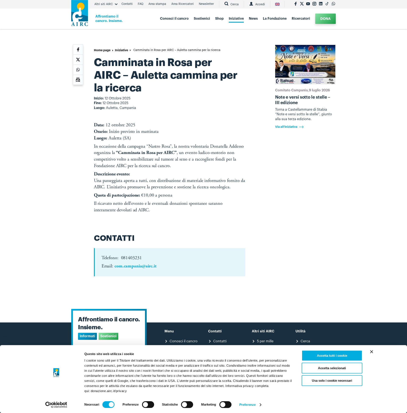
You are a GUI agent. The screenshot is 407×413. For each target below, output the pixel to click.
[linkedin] (320, 4)
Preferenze (247, 404)
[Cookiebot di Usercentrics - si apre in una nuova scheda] (56, 405)
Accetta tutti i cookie (332, 355)
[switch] (148, 404)
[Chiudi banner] (371, 351)
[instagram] (314, 4)
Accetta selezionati (332, 368)
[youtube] (308, 4)
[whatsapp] (333, 4)
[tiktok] (327, 4)
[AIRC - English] (277, 4)
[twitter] (302, 4)
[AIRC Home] (79, 14)
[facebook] (295, 4)
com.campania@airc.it (135, 266)
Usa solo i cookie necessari (332, 380)
